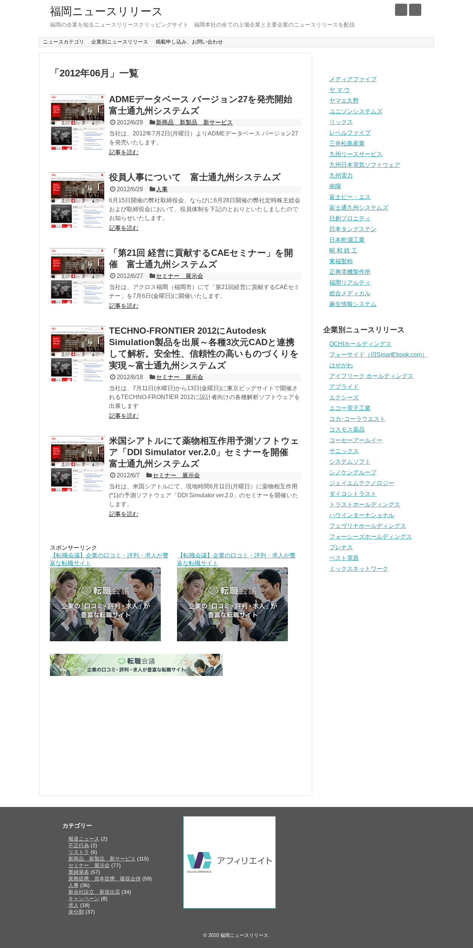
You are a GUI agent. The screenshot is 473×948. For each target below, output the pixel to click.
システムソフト (350, 461)
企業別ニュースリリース (119, 42)
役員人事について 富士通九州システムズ (195, 177)
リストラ (78, 852)
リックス (341, 122)
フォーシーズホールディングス (370, 536)
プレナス (341, 547)
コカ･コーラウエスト (357, 419)
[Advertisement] (175, 729)
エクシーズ (344, 397)
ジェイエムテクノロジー (361, 483)
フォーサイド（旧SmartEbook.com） (378, 354)
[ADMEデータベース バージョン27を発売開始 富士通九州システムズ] (77, 122)
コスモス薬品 (347, 429)
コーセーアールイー (355, 440)
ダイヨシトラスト (353, 494)
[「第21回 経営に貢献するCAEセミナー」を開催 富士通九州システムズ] (77, 275)
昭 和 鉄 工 (343, 250)
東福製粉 (341, 261)
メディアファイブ (353, 79)
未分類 (76, 912)
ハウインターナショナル (361, 515)
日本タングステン (353, 229)
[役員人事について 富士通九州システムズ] (77, 200)
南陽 (335, 186)
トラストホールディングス (364, 504)
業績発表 (78, 872)
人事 (162, 189)
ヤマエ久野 (344, 100)
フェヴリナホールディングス (367, 526)
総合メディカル (350, 293)
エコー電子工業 (350, 408)
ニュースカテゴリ (63, 42)
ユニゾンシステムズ (355, 111)
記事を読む (124, 152)
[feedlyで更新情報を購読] (401, 10)
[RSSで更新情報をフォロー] (415, 10)
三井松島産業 (347, 143)
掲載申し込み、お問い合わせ (189, 42)
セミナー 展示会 (179, 276)
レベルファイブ (350, 133)
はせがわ (341, 365)
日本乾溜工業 (347, 240)
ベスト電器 (344, 558)
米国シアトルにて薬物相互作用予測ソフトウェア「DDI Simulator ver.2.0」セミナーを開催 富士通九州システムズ (204, 452)
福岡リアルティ (350, 282)
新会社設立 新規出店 (94, 892)
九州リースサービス (355, 154)
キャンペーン (83, 898)
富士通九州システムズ (358, 208)
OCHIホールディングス (360, 344)
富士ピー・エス (350, 197)
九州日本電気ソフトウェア (364, 165)
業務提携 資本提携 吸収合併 (104, 879)
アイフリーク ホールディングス (371, 376)
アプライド (344, 387)
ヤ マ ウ (339, 90)
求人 (73, 905)
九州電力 (341, 175)
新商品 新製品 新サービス (194, 122)
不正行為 (78, 845)
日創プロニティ (350, 218)
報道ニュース (83, 839)
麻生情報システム (353, 304)
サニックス (344, 451)
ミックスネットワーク (358, 569)
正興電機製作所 (350, 272)
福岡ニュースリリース (106, 11)
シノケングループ (353, 472)
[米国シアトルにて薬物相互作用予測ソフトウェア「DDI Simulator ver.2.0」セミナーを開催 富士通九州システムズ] (77, 463)
